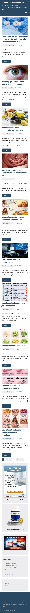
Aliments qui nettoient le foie (13, 345)
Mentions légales (9, 588)
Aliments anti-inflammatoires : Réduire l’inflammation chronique (14, 432)
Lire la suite (6, 61)
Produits (7, 570)
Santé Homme (9, 574)
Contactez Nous (9, 585)
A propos (7, 583)
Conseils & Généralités (7, 87)
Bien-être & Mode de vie (8, 45)
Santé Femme (9, 572)
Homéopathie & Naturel (8, 133)
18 (17, 460)
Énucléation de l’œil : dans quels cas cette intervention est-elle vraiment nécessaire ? (15, 39)
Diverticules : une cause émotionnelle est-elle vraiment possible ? (14, 172)
